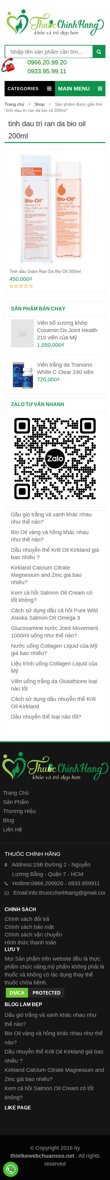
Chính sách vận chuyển (33, 935)
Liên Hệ (12, 829)
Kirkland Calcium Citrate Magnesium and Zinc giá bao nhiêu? (46, 575)
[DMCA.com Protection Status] (35, 990)
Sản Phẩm (16, 802)
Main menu (74, 89)
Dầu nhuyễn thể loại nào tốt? (46, 717)
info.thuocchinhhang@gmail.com (60, 893)
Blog (8, 820)
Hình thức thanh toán (30, 943)
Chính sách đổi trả (27, 919)
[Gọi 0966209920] (10, 1169)
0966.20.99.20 (47, 62)
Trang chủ (14, 104)
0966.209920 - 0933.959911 (56, 883)
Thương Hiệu (19, 811)
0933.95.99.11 (47, 71)
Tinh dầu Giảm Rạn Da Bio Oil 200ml (45, 271)
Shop (40, 104)
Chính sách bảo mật (29, 927)
